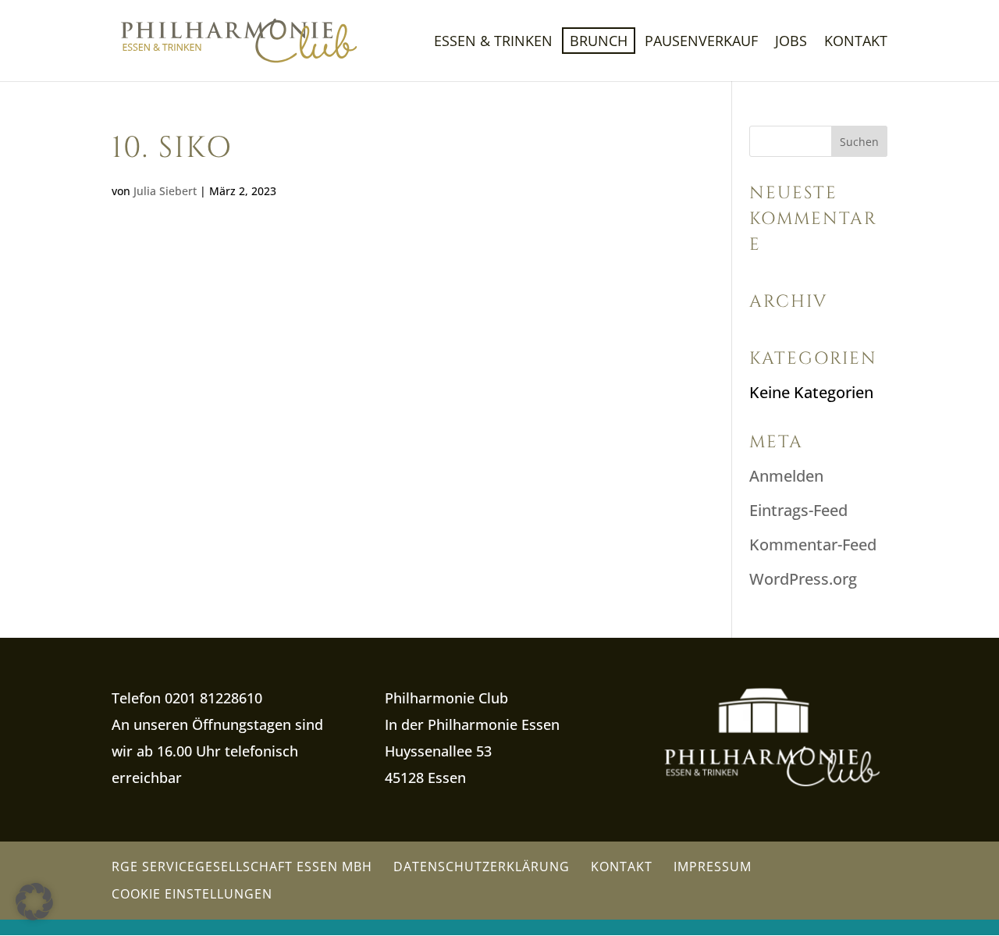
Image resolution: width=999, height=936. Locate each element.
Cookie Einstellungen (192, 893)
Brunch (598, 40)
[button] (34, 901)
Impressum (713, 866)
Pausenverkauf (701, 42)
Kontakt (855, 42)
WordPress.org (803, 578)
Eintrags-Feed (798, 510)
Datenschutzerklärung (481, 866)
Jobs (791, 42)
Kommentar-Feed (812, 544)
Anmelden (786, 475)
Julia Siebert (165, 190)
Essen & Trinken (493, 42)
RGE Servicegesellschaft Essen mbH (242, 866)
